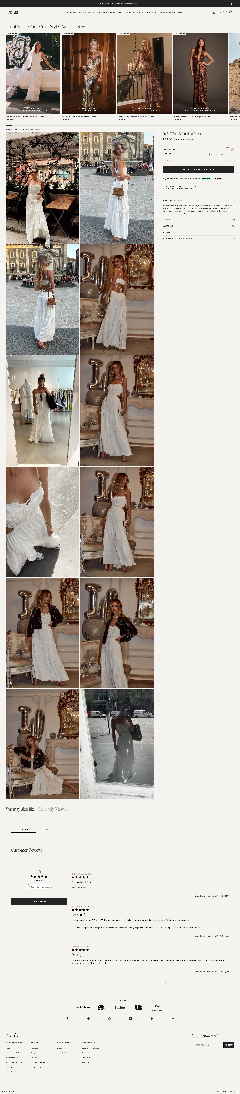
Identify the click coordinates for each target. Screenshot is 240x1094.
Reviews (34, 1058)
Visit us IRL (86, 1062)
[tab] (45, 26)
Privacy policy (36, 1067)
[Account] (214, 12)
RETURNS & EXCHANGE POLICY (177, 238)
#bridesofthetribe (38, 1062)
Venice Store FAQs (13, 1058)
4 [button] (155, 983)
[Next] (232, 77)
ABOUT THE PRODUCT (173, 200)
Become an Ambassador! (91, 1048)
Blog (33, 1053)
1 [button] (139, 983)
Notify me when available (198, 169)
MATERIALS (168, 226)
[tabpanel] (120, 77)
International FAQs (13, 1053)
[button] (135, 983)
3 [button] (150, 983)
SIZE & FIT (167, 232)
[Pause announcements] (231, 3)
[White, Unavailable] (227, 149)
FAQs (8, 1048)
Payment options (62, 1053)
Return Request (12, 1072)
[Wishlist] (225, 12)
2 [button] (144, 983)
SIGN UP (229, 1045)
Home (8, 129)
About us (34, 1048)
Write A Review (39, 901)
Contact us (86, 1058)
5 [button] (160, 983)
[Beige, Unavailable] (232, 149)
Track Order (10, 1067)
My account (60, 1048)
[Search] (219, 12)
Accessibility (10, 1077)
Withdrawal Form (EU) (14, 1062)
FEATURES (167, 220)
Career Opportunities (90, 1053)
